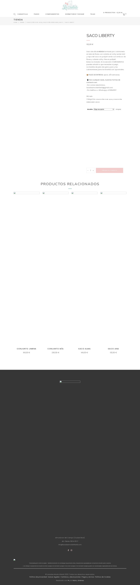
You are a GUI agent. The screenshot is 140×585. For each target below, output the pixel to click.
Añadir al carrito (109, 170)
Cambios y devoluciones (70, 577)
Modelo (90, 109)
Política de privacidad (38, 577)
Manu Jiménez (78, 580)
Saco (61, 22)
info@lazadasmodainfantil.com (70, 545)
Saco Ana (113, 348)
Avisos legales (54, 577)
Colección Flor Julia (34, 22)
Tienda (22, 22)
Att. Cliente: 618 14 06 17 (70, 541)
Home (15, 22)
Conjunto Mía (55, 348)
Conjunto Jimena (26, 348)
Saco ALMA (84, 348)
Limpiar (118, 109)
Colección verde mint (51, 22)
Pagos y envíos (88, 577)
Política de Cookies (103, 577)
